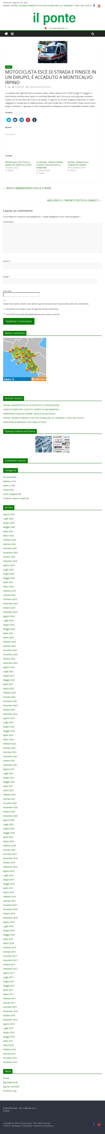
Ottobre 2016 (9, 1015)
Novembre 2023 (10, 654)
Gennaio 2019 (9, 900)
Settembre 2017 (10, 968)
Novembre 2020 (10, 807)
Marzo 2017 (8, 994)
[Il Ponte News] (52, 14)
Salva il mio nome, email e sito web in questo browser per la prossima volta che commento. (46, 303)
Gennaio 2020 (9, 850)
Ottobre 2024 (9, 607)
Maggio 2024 (9, 629)
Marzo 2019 (8, 892)
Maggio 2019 (9, 883)
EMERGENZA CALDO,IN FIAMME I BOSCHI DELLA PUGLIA (29, 413)
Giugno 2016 (8, 1032)
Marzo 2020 (8, 841)
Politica (6, 490)
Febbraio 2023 (9, 692)
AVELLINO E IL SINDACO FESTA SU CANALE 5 (74, 200)
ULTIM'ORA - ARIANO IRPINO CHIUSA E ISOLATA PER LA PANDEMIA (49, 165)
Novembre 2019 (10, 858)
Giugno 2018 (8, 930)
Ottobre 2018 (9, 913)
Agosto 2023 (8, 667)
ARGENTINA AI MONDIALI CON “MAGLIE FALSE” (25, 422)
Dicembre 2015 (10, 1058)
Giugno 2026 (8, 523)
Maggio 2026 (9, 527)
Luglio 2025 (8, 569)
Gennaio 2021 (9, 799)
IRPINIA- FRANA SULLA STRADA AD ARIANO (78, 163)
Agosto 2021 (8, 769)
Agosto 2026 (8, 514)
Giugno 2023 (8, 675)
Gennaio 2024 (9, 646)
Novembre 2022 (10, 705)
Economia (7, 477)
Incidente (32, 87)
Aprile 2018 (8, 939)
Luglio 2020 (8, 824)
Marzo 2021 (8, 790)
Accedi (6, 1078)
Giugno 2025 (8, 573)
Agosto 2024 (8, 616)
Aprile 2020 (8, 837)
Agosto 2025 (8, 565)
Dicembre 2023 (10, 650)
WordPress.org (9, 1090)
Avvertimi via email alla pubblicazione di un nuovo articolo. (33, 314)
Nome (7, 261)
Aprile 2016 (8, 1041)
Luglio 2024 (8, 620)
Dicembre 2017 (10, 956)
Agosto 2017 (8, 973)
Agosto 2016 (8, 1024)
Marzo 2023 (8, 688)
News (9, 67)
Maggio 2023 (9, 680)
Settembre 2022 (10, 714)
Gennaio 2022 (9, 748)
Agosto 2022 (8, 718)
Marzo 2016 (8, 1045)
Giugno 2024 (8, 624)
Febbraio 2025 (9, 590)
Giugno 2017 (8, 981)
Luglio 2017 (8, 977)
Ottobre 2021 (9, 760)
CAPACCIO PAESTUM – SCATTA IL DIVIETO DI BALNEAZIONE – (31, 409)
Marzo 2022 (8, 739)
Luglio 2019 (8, 875)
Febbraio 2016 (9, 1049)
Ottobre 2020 (9, 811)
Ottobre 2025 (9, 556)
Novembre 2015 (10, 1062)
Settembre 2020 (10, 816)
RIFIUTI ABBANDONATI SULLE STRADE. (27, 188)
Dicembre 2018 (10, 905)
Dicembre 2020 (10, 803)
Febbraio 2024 (9, 641)
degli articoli (10, 1082)
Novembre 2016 (10, 1011)
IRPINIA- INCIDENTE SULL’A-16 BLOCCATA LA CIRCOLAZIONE (31, 405)
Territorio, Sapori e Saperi (14, 498)
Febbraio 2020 (9, 845)
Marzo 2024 (8, 637)
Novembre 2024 (10, 603)
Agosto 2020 (8, 820)
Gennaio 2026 (9, 544)
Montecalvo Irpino (44, 87)
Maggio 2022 (9, 731)
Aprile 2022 (8, 735)
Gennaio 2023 (9, 697)
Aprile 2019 (8, 888)
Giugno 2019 (8, 879)
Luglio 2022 (8, 722)
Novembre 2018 (10, 909)
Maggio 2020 (9, 833)
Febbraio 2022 (9, 743)
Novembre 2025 (10, 552)
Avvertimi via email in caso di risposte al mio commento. (32, 309)
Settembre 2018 (10, 917)
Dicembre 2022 (10, 701)
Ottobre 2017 (9, 964)
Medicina (7, 481)
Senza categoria (10, 494)
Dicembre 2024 (10, 599)
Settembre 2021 (10, 765)
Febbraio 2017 (9, 998)
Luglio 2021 (8, 773)
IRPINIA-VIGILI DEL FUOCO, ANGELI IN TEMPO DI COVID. (18, 163)
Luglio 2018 (8, 926)
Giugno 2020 (8, 828)
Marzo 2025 (8, 586)
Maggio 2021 (9, 782)
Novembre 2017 (10, 960)
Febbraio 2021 (9, 794)
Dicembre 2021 (10, 752)
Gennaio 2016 (9, 1053)
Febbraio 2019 (9, 896)
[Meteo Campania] (24, 339)
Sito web (7, 291)
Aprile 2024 (8, 633)
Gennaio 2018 (9, 951)
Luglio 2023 (8, 671)
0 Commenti (19, 87)
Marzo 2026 (8, 535)
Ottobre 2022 (9, 709)
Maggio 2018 (9, 934)
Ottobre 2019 (9, 862)
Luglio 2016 (8, 1028)
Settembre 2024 (10, 612)
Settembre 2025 (10, 561)
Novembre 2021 (10, 756)
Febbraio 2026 (9, 540)
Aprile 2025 (8, 582)
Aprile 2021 (8, 786)
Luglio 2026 (8, 518)
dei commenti (11, 1086)
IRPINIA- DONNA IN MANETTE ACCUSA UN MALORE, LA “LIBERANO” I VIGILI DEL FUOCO (51, 5)
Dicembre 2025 (10, 548)
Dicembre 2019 (10, 854)
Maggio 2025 (9, 578)
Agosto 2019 (8, 871)
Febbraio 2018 (9, 947)
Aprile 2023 (8, 684)
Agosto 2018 (8, 922)
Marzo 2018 (8, 943)
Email (6, 276)
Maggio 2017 (9, 985)
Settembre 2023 (10, 663)
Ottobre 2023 (9, 658)
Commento (8, 221)
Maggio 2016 (9, 1036)
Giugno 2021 (8, 777)
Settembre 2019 (10, 867)
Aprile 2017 (8, 990)
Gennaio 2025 (9, 595)
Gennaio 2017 (9, 1002)
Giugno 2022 (8, 726)
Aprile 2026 (8, 531)
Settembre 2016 (10, 1019)
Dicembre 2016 (10, 1007)
